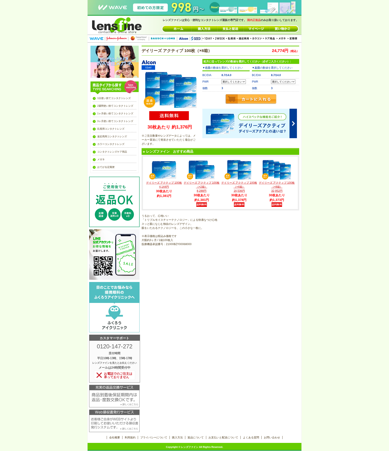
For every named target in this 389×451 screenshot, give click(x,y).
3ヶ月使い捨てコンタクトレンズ (115, 121)
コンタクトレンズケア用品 (112, 151)
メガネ (101, 159)
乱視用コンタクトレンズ (110, 128)
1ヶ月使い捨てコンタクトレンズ (115, 113)
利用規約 (130, 437)
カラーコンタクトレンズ (110, 144)
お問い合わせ (272, 437)
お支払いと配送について (223, 437)
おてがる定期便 (106, 167)
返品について (196, 437)
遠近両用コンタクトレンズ (112, 136)
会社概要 (114, 437)
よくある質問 (251, 437)
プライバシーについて (153, 437)
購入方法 (177, 437)
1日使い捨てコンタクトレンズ (114, 98)
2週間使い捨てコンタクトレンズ (115, 105)
